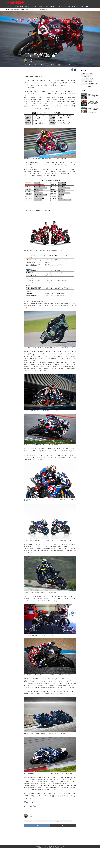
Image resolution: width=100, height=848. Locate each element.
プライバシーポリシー (46, 846)
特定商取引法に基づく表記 (58, 846)
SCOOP (83, 73)
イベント (90, 76)
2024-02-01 (31, 59)
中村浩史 (31, 61)
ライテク (91, 78)
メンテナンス (84, 81)
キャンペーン (84, 78)
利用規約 (38, 846)
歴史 (91, 73)
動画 (88, 73)
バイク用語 (91, 83)
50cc (96, 83)
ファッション (84, 83)
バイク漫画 (84, 76)
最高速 (90, 81)
